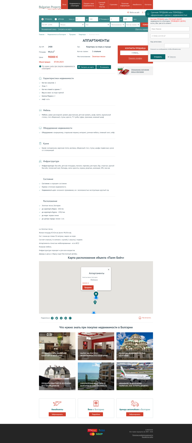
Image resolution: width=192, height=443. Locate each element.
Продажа (88, 287)
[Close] (108, 269)
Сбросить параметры (142, 29)
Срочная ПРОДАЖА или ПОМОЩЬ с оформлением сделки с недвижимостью (169, 13)
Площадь (103, 19)
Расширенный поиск (49, 29)
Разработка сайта (147, 437)
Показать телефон (135, 58)
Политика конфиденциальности (142, 435)
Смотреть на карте (65, 29)
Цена (70, 19)
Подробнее (96, 414)
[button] (96, 295)
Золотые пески (98, 56)
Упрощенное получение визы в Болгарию (140, 71)
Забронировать (57, 414)
